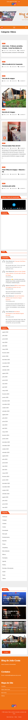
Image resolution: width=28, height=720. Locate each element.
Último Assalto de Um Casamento (12, 64)
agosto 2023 (5, 455)
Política (4, 564)
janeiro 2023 (5, 479)
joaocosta (13, 50)
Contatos (3, 686)
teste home (4, 692)
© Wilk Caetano (5, 712)
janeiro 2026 (5, 356)
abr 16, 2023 (6, 114)
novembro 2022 (6, 486)
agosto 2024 (5, 414)
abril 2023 (4, 469)
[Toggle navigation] (14, 27)
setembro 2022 (5, 493)
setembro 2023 (5, 452)
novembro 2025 (6, 363)
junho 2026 (5, 339)
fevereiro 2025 (5, 394)
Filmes (4, 544)
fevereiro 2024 (5, 435)
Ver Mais (6, 652)
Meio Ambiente (5, 551)
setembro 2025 (5, 369)
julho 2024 (4, 418)
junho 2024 (5, 421)
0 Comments (22, 50)
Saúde (3, 571)
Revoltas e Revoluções (7, 568)
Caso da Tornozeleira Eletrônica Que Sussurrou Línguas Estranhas (15, 297)
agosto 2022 (5, 497)
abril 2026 (4, 345)
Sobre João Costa (5, 689)
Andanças (4, 516)
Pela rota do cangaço (8, 78)
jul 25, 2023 (6, 66)
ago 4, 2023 (6, 50)
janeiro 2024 (5, 438)
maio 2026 (4, 342)
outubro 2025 (5, 366)
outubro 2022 (5, 490)
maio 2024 (4, 424)
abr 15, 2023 (6, 188)
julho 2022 (4, 500)
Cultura (4, 527)
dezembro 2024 (6, 400)
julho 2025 (4, 376)
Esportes (4, 540)
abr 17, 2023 (7, 629)
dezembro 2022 (6, 483)
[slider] (6, 208)
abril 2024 (4, 428)
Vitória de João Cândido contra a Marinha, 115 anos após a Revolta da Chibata (15, 273)
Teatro (3, 575)
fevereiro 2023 (5, 476)
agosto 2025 (5, 373)
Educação (4, 533)
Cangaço (4, 520)
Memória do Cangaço (8, 112)
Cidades (4, 523)
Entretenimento (6, 537)
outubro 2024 (5, 407)
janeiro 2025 (5, 397)
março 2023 (5, 473)
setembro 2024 (5, 411)
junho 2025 (5, 380)
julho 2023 (4, 459)
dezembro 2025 (6, 359)
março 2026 (5, 349)
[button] (26, 27)
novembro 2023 (6, 445)
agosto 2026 (5, 332)
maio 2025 (4, 383)
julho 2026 (4, 335)
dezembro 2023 (6, 442)
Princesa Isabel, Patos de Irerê (11, 146)
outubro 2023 (5, 449)
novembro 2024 (6, 404)
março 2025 (5, 390)
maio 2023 (4, 466)
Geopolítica (5, 547)
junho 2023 (5, 462)
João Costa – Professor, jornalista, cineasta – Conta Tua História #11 (13, 598)
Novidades (4, 557)
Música (4, 554)
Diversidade (5, 530)
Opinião (4, 561)
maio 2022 (4, 507)
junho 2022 (5, 504)
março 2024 (5, 431)
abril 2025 (4, 387)
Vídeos (3, 43)
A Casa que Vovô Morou (19, 261)
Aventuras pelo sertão (8, 186)
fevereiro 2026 (5, 352)
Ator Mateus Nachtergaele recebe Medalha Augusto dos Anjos (15, 313)
